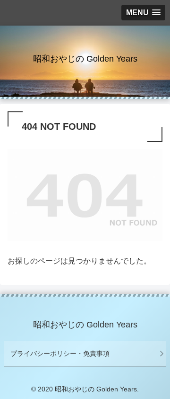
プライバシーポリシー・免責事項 (60, 353)
